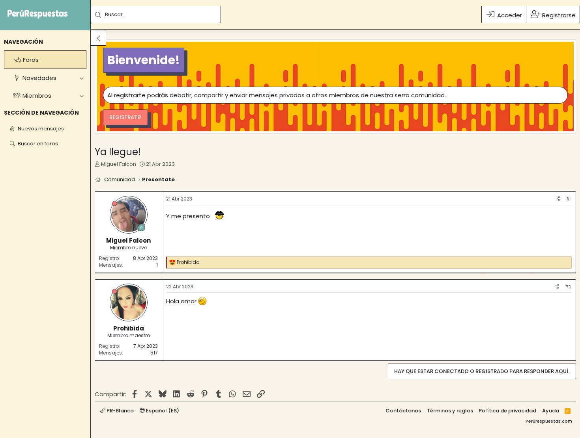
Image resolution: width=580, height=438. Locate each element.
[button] (81, 78)
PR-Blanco (119, 410)
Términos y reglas (450, 410)
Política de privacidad (507, 410)
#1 (569, 198)
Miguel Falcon (118, 164)
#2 (568, 286)
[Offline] (114, 203)
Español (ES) (162, 410)
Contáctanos (403, 410)
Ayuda (550, 410)
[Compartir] (558, 199)
